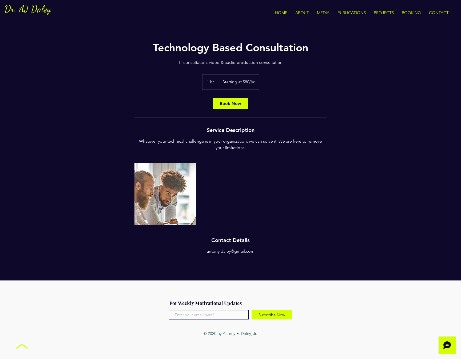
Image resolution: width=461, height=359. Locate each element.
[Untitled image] (165, 194)
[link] (230, 103)
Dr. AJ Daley (28, 9)
